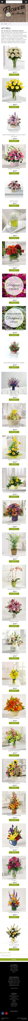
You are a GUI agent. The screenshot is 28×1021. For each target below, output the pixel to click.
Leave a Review (14, 1004)
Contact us (14, 997)
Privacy (14, 1001)
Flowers (5, 23)
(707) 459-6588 (14, 20)
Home (2, 23)
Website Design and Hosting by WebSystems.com (22, 1019)
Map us (14, 972)
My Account (14, 1006)
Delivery (14, 1000)
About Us (14, 994)
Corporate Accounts (14, 999)
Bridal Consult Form (14, 996)
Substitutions (14, 1003)
